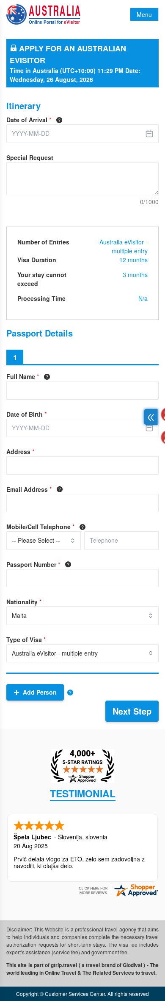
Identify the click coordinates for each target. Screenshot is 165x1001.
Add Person (40, 692)
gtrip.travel (64, 965)
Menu (144, 14)
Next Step (132, 711)
